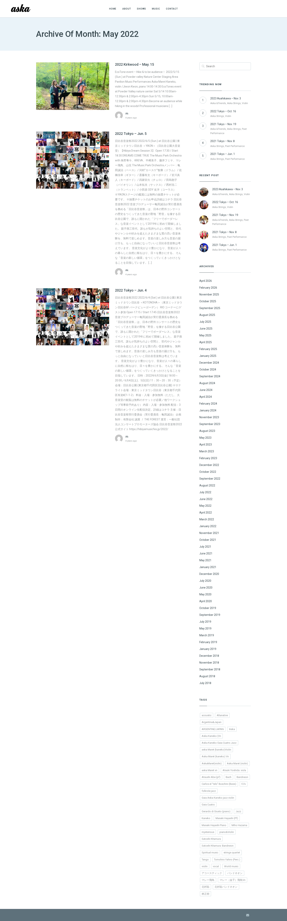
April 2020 (205, 601)
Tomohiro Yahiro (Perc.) (227, 859)
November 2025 (209, 294)
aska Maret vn (209, 770)
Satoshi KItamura (211, 838)
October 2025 (207, 301)
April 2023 (205, 444)
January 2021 (207, 567)
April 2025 (205, 342)
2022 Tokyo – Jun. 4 (131, 290)
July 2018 (205, 683)
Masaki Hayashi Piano (214, 825)
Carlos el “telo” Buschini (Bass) (219, 783)
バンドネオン (234, 873)
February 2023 (208, 458)
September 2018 (209, 669)
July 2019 (205, 621)
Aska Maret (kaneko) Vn (215, 756)
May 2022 (205, 505)
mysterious (208, 832)
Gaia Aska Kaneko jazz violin (218, 797)
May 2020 (205, 594)
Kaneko (206, 818)
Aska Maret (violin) (237, 763)
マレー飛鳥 (208, 880)
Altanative (222, 715)
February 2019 (208, 642)
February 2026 (208, 287)
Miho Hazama (239, 825)
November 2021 (209, 533)
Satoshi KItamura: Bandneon (218, 845)
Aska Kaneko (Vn (211, 736)
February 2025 (208, 349)
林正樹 (205, 893)
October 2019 (207, 608)
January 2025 (207, 355)
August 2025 (207, 314)
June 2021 (205, 553)
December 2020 (209, 573)
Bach (228, 777)
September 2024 (209, 376)
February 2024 (208, 403)
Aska (232, 729)
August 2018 (207, 676)
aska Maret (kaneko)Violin (216, 749)
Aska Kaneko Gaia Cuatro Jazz (219, 742)
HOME (113, 8)
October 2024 (207, 369)
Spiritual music (210, 852)
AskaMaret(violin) (212, 763)
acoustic (206, 715)
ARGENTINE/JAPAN (213, 729)
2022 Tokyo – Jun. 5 (131, 134)
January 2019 (207, 649)
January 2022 (207, 526)
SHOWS (141, 8)
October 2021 (207, 539)
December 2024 (209, 362)
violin (205, 866)
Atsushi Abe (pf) (211, 777)
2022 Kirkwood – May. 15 (134, 64)
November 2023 (209, 417)
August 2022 (207, 485)
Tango (205, 859)
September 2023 (209, 424)
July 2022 (205, 492)
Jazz (238, 811)
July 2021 (205, 546)
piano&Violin (226, 832)
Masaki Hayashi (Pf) (227, 818)
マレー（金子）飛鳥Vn (232, 880)
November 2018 (209, 662)
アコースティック (212, 873)
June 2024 (205, 390)
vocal (216, 866)
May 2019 (205, 628)
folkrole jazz (209, 790)
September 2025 (209, 308)
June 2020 (205, 587)
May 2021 (205, 560)
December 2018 (209, 655)
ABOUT (126, 8)
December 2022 (209, 465)
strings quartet (232, 852)
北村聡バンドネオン (226, 886)
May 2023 (205, 437)
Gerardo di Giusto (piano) (216, 811)
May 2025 (205, 335)
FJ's (244, 783)
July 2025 (205, 321)
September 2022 (209, 478)
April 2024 (205, 396)
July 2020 (205, 580)
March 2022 (206, 519)
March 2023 (206, 451)
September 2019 (209, 614)
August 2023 (207, 430)
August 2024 (207, 383)
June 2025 (205, 328)
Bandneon (242, 777)
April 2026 (205, 280)
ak (126, 113)
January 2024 (207, 410)
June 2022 (205, 499)
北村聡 (205, 886)
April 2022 (205, 512)
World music (231, 866)
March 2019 (206, 635)
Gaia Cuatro (208, 804)
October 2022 (207, 471)
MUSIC (156, 8)
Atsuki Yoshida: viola (234, 770)
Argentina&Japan (211, 722)
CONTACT (172, 8)
